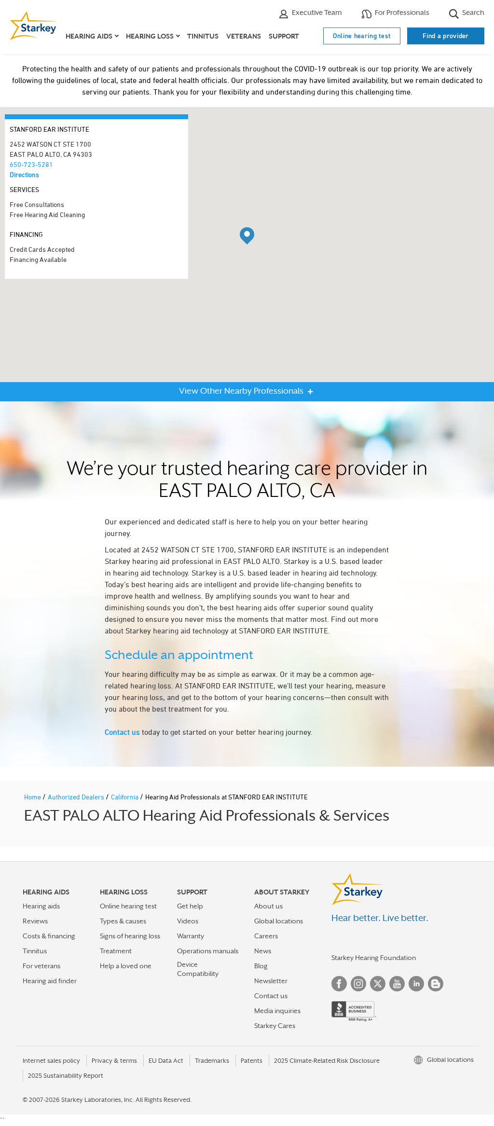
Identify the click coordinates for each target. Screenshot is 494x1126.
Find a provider (446, 35)
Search (472, 12)
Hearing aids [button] (89, 36)
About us (268, 906)
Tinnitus (203, 36)
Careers (266, 936)
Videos (187, 921)
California (125, 797)
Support (284, 36)
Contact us (122, 732)
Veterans (243, 36)
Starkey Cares (274, 1026)
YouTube (397, 983)
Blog (261, 966)
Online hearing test (362, 35)
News (262, 951)
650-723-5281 (31, 164)
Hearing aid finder (50, 981)
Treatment (116, 951)
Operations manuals (207, 951)
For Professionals (401, 12)
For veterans (41, 966)
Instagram (358, 983)
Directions (24, 174)
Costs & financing (49, 936)
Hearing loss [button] (150, 36)
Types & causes (123, 921)
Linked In (416, 983)
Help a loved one (125, 966)
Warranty (190, 936)
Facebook (339, 983)
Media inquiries (277, 1011)
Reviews (35, 921)
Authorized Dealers (77, 797)
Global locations (278, 921)
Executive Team (316, 12)
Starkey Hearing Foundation (373, 957)
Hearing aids (41, 906)
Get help (190, 906)
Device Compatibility (198, 969)
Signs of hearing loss (130, 936)
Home (33, 797)
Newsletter (271, 981)
